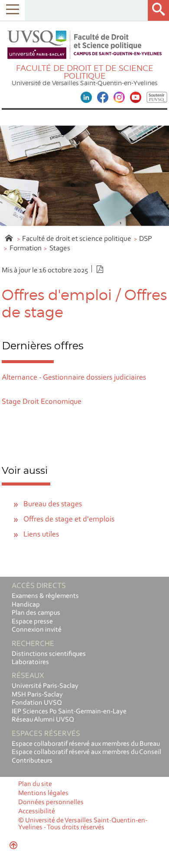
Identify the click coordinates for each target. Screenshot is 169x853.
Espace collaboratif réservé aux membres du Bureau (86, 744)
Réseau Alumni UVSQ (43, 719)
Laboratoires (30, 662)
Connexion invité (37, 629)
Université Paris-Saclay (45, 686)
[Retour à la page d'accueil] (84, 44)
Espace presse (32, 621)
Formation (26, 248)
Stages (59, 248)
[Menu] (12, 10)
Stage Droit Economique (41, 402)
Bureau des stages (52, 504)
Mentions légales (43, 793)
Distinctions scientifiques (49, 654)
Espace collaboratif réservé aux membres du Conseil (86, 752)
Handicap (26, 604)
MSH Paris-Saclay (37, 694)
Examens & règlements (45, 596)
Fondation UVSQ (37, 703)
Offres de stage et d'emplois (68, 520)
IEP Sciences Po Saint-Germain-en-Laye (69, 711)
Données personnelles (51, 802)
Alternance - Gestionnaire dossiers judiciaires (74, 378)
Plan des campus (36, 613)
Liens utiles (41, 535)
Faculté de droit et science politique (76, 239)
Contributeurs (32, 760)
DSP (145, 239)
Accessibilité (36, 811)
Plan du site (35, 784)
